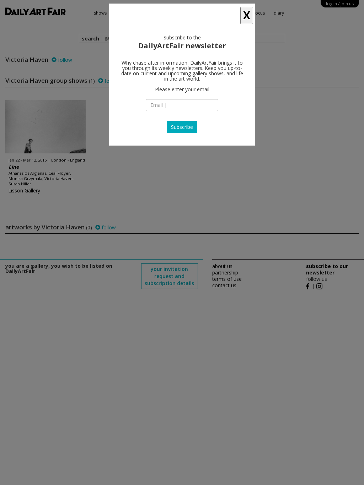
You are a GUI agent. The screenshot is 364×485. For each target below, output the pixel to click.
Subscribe (182, 127)
